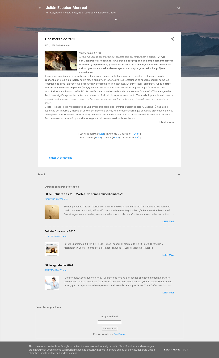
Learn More (172, 349)
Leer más (168, 221)
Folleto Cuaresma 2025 (60, 231)
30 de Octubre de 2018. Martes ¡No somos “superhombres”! (84, 194)
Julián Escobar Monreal (66, 7)
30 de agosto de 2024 (59, 265)
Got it (187, 349)
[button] (172, 39)
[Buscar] (179, 9)
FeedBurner (120, 334)
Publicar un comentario (60, 157)
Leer (101, 133)
